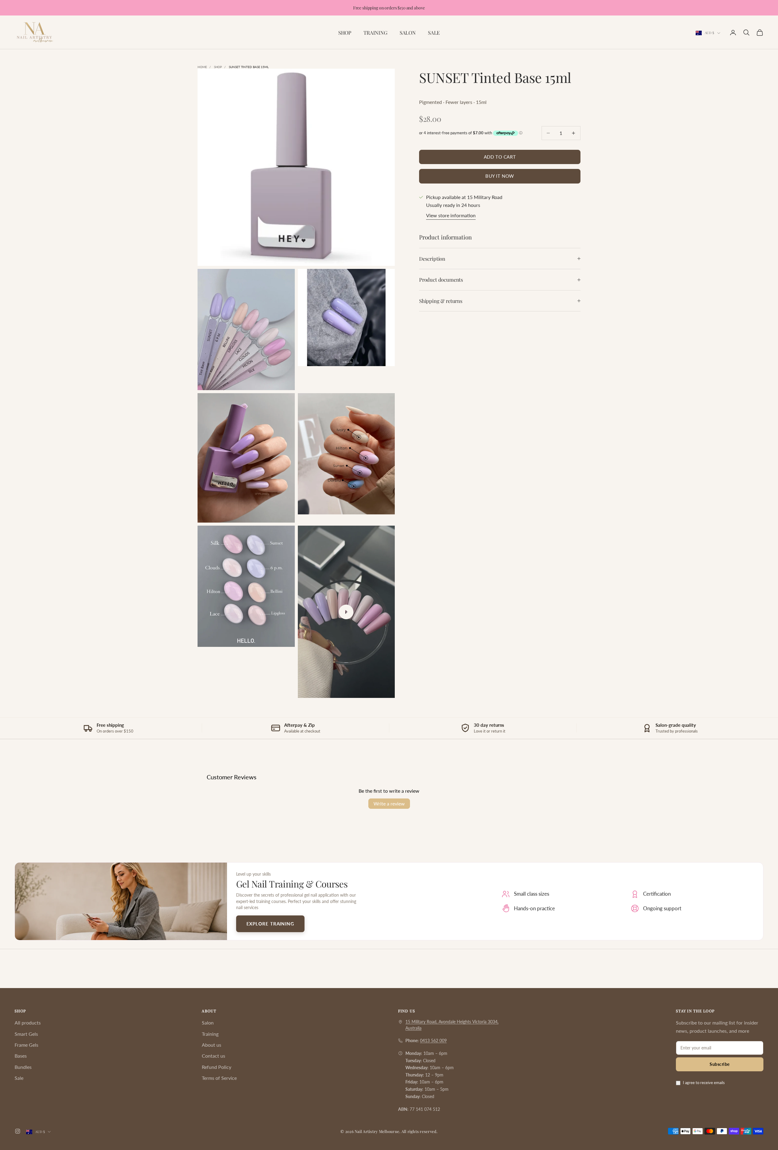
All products (28, 1022)
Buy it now (499, 176)
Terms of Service (219, 1078)
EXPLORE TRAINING (270, 923)
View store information (451, 215)
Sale (19, 1078)
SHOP (344, 32)
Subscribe (720, 1064)
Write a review (389, 803)
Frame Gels (26, 1045)
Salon (208, 1022)
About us (211, 1045)
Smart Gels (26, 1034)
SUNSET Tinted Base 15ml (249, 67)
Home (202, 67)
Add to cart (500, 157)
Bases (21, 1056)
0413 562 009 (433, 1040)
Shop (218, 67)
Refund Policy (216, 1067)
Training (210, 1034)
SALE (434, 32)
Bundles (23, 1067)
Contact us (213, 1056)
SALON (408, 32)
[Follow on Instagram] (18, 1131)
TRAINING (375, 32)
